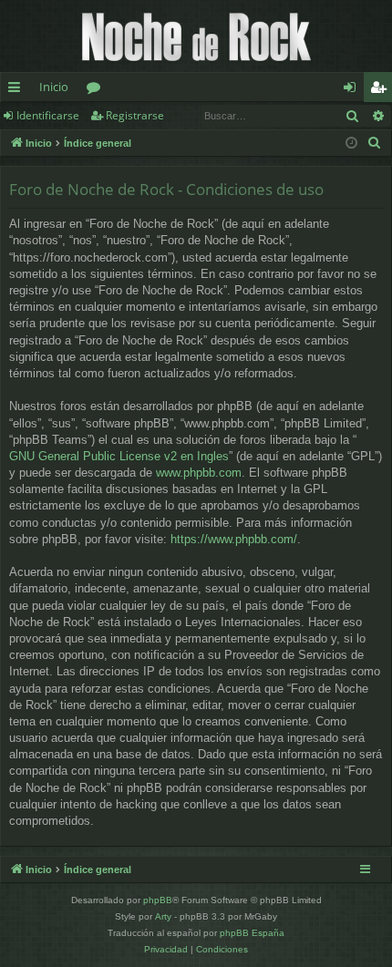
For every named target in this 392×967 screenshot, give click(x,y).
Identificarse (47, 115)
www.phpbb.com (199, 472)
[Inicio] (196, 36)
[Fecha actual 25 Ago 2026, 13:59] (351, 143)
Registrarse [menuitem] (382, 90)
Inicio (53, 86)
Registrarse (135, 115)
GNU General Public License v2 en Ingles (119, 456)
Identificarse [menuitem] (353, 90)
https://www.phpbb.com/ (233, 539)
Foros (97, 90)
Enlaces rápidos (17, 90)
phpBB (157, 900)
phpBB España (252, 933)
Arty (163, 916)
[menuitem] (374, 143)
